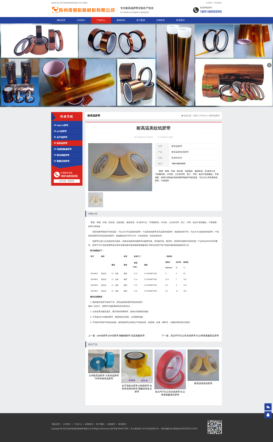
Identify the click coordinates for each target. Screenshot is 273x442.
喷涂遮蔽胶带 (62, 155)
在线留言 (160, 20)
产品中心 (101, 20)
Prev (3, 65)
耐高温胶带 (60, 143)
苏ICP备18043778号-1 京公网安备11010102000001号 (134, 428)
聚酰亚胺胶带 (62, 161)
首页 (195, 115)
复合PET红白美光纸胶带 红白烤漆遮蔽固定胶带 (195, 335)
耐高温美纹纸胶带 (203, 383)
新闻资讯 (121, 20)
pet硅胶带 (60, 131)
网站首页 (61, 20)
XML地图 (165, 428)
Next (269, 65)
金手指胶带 (60, 137)
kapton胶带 (61, 125)
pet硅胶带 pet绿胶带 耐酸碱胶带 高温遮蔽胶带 (121, 335)
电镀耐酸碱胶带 (63, 149)
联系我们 (218, 3)
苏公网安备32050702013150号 (183, 428)
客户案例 (140, 20)
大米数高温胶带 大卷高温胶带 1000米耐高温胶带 (104, 377)
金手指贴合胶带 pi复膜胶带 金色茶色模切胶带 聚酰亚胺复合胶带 (137, 388)
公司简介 (209, 3)
